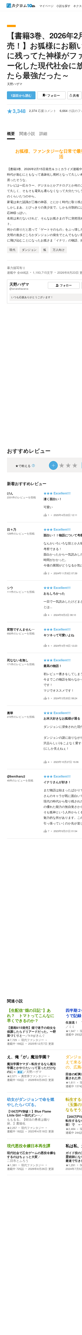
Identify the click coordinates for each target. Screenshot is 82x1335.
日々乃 (11, 529)
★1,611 (70, 1082)
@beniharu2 (16, 776)
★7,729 (12, 1040)
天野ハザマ (14, 84)
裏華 (10, 713)
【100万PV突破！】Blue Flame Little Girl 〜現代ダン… (29, 1113)
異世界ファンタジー (34, 1076)
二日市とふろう (17, 1160)
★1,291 (70, 1165)
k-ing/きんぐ (36, 1035)
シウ (10, 587)
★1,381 (12, 1165)
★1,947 (70, 1031)
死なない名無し (17, 660)
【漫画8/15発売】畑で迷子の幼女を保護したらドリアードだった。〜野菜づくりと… (31, 1031)
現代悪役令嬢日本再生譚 (28, 1146)
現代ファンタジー (32, 1040)
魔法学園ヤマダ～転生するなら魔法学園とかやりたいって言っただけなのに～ (31, 1068)
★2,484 (70, 1129)
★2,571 (12, 1076)
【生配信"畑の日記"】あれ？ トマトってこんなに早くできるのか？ (30, 1015)
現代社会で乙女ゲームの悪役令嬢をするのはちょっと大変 (31, 1154)
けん (10, 493)
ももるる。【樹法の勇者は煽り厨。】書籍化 (28, 1121)
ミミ (72, 1026)
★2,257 (12, 1128)
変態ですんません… (21, 629)
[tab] (12, 134)
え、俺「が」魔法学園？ (28, 1057)
